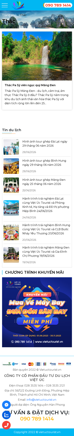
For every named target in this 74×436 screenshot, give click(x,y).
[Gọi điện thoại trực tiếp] (7, 425)
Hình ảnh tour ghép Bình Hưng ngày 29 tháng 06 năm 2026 (44, 166)
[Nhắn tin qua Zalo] (7, 415)
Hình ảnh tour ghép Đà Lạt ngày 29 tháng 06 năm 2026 (44, 147)
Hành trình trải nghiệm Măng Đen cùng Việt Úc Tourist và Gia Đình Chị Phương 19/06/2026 (45, 255)
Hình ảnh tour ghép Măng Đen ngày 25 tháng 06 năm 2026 (43, 185)
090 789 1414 (58, 5)
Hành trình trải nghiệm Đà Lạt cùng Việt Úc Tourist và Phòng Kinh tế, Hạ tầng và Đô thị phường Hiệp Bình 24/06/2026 (45, 208)
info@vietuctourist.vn (41, 399)
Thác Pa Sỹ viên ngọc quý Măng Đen (30, 85)
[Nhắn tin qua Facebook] (7, 405)
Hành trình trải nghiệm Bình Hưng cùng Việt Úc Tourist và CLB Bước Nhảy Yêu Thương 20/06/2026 (46, 232)
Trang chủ (9, 15)
